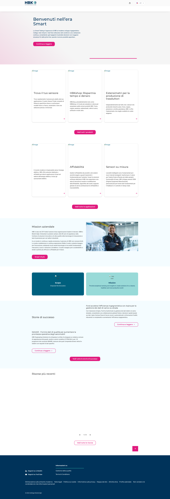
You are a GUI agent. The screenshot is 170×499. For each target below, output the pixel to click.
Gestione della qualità (63, 471)
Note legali (58, 482)
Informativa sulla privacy (86, 482)
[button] (80, 435)
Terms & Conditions (63, 474)
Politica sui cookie (69, 482)
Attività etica (113, 482)
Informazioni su (61, 465)
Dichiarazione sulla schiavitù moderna (39, 482)
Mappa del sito (102, 482)
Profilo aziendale (125, 482)
